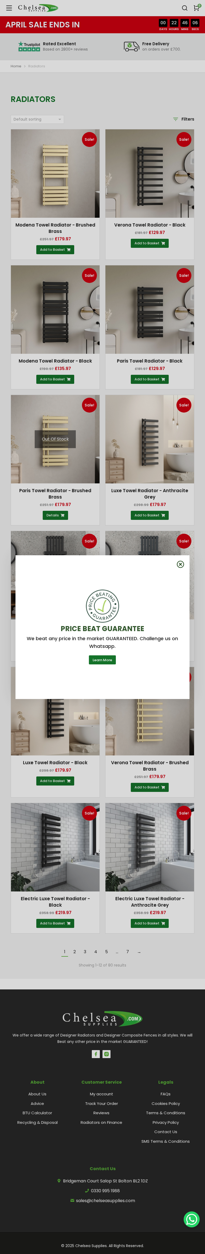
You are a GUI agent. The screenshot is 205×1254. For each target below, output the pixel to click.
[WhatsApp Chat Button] (192, 1219)
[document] (102, 627)
